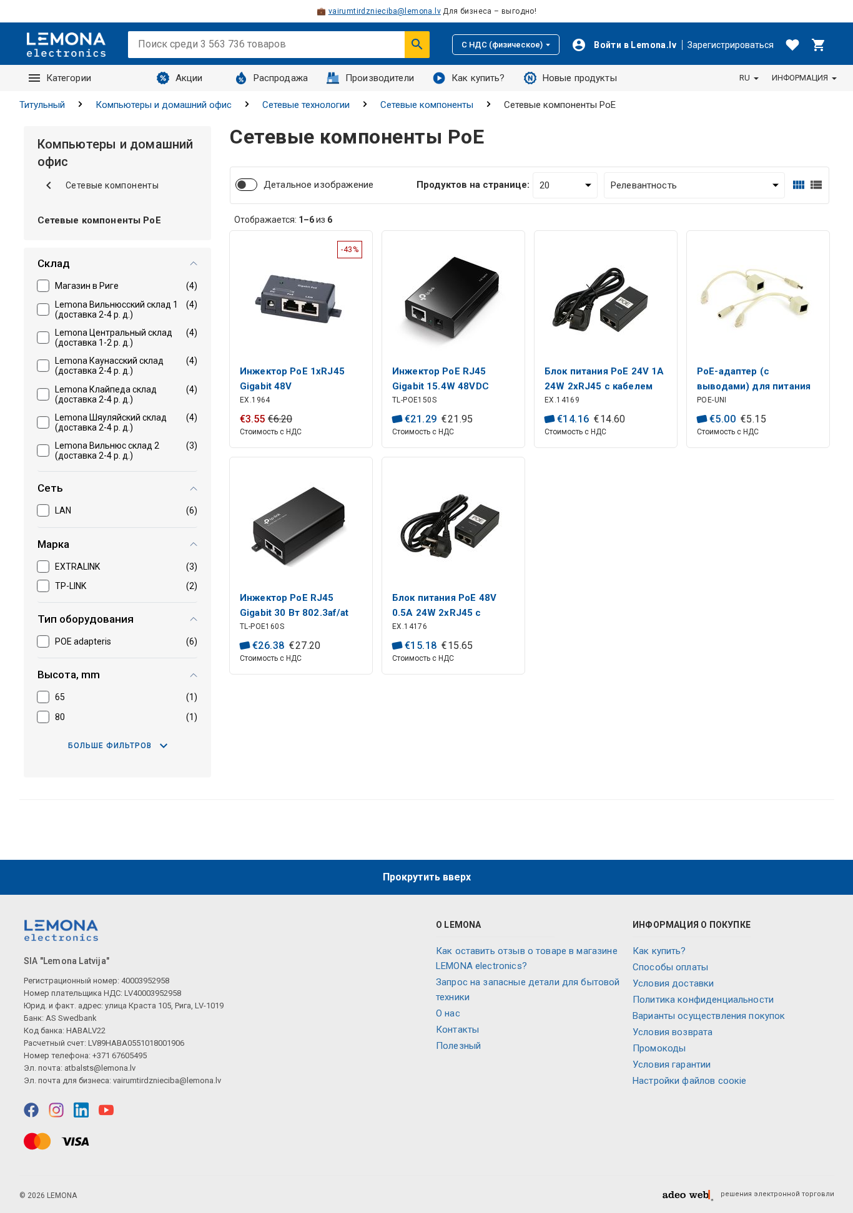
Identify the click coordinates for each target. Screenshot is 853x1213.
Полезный (458, 1045)
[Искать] (417, 44)
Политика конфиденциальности (703, 999)
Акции (189, 78)
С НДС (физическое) (502, 44)
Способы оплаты (670, 967)
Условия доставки (673, 983)
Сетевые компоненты (426, 104)
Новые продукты (580, 78)
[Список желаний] (792, 44)
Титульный (42, 104)
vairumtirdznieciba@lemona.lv (384, 11)
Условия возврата (672, 1032)
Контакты (457, 1029)
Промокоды (659, 1048)
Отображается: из (283, 220)
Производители (379, 78)
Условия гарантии (672, 1064)
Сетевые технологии (306, 104)
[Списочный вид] (816, 185)
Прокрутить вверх (427, 877)
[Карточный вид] (798, 185)
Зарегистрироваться (731, 45)
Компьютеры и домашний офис (164, 104)
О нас (448, 1013)
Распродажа (281, 78)
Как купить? (478, 78)
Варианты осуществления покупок (709, 1015)
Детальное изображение (318, 184)
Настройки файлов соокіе (689, 1080)
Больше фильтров (110, 745)
